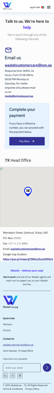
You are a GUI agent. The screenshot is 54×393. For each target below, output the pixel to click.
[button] (28, 191)
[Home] (27, 302)
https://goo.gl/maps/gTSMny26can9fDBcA (28, 259)
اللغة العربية (35, 7)
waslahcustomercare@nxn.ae (28, 65)
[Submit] (47, 367)
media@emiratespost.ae (19, 96)
